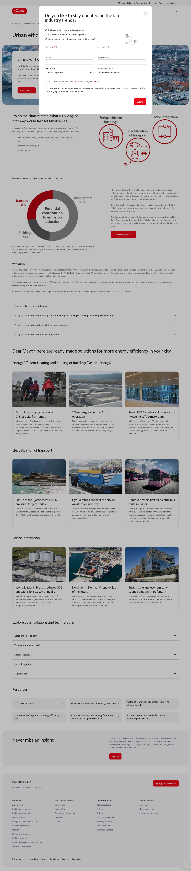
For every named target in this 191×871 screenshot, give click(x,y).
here (77, 81)
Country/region (104, 68)
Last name (102, 47)
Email (48, 57)
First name (50, 47)
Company (102, 57)
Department (51, 68)
